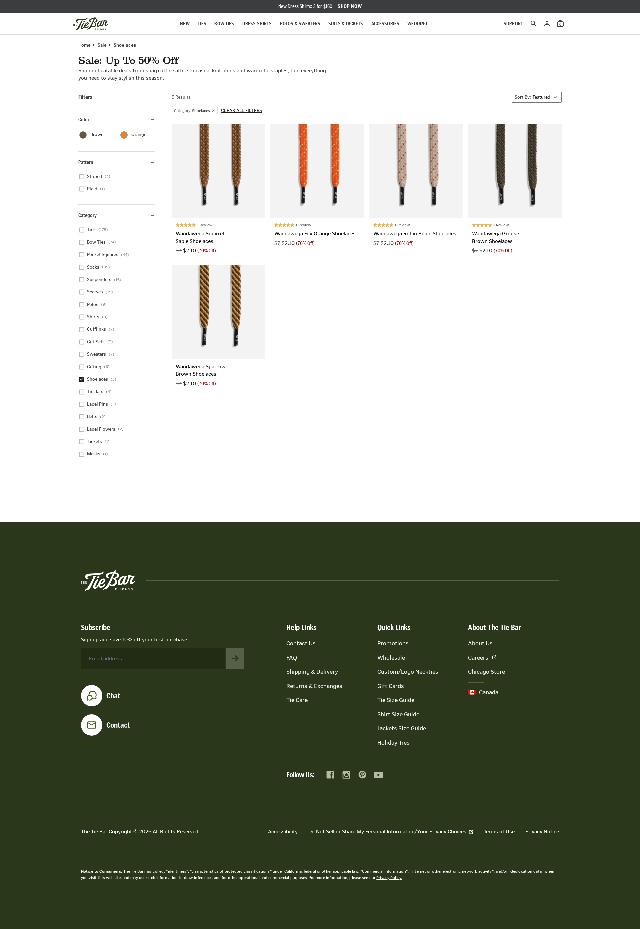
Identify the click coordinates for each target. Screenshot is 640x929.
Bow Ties (224, 23)
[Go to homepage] (90, 23)
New (184, 23)
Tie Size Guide (395, 700)
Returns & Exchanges (314, 686)
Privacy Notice (542, 831)
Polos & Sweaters (300, 23)
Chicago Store (486, 671)
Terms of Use (499, 831)
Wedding (417, 23)
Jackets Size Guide (401, 728)
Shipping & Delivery (312, 671)
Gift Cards (390, 686)
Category (87, 215)
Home (84, 45)
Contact (118, 725)
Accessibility (283, 831)
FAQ (291, 657)
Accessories (385, 23)
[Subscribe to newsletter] (235, 658)
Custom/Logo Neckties (407, 671)
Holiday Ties (393, 742)
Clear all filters (241, 110)
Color (83, 119)
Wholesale (391, 657)
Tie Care (297, 700)
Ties (202, 23)
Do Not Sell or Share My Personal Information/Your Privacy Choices (387, 831)
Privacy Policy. (389, 877)
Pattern (85, 162)
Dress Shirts (257, 23)
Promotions (393, 643)
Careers (478, 657)
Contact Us (301, 643)
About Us (480, 643)
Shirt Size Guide (398, 714)
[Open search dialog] (533, 24)
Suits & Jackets (345, 23)
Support (513, 23)
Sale (102, 45)
